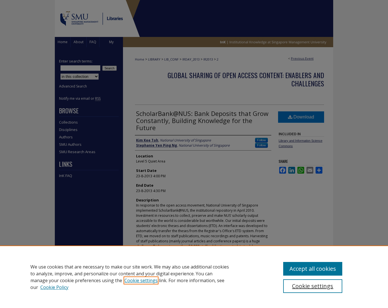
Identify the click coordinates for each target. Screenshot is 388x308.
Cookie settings (141, 280)
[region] (194, 276)
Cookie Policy (54, 287)
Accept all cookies (312, 268)
